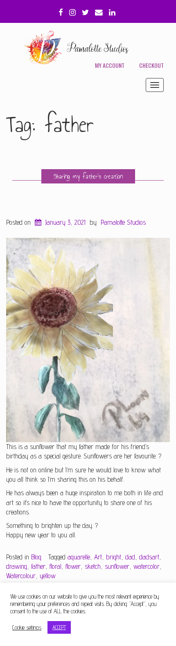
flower (73, 566)
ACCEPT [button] (59, 627)
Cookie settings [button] (26, 627)
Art (98, 557)
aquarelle (79, 557)
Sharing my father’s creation (88, 176)
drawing (16, 566)
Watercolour (21, 576)
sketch (93, 566)
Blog (36, 557)
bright (113, 557)
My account (109, 65)
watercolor (146, 566)
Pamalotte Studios (123, 222)
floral (55, 566)
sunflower (117, 566)
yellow (48, 576)
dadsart (149, 557)
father (38, 566)
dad (130, 557)
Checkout (151, 65)
